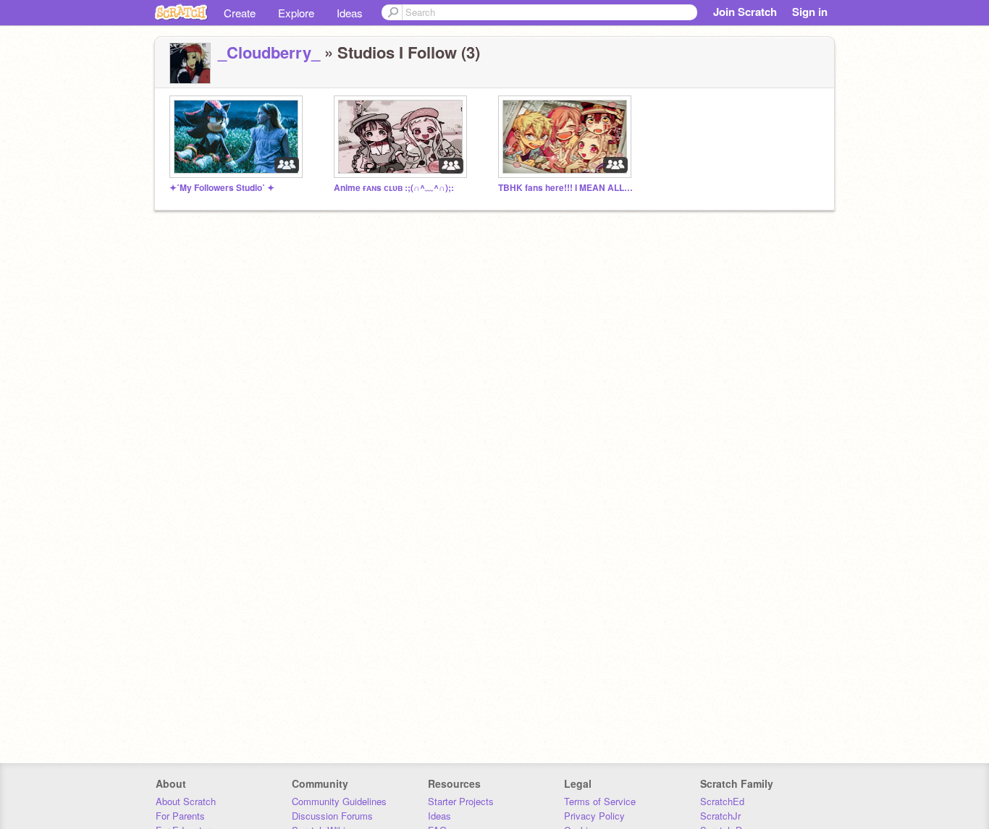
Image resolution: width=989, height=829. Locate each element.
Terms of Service (600, 801)
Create (240, 12)
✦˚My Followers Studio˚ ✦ (221, 188)
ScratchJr (720, 815)
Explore (296, 12)
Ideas (350, 12)
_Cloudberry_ (269, 52)
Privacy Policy (594, 815)
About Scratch (186, 801)
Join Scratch (745, 12)
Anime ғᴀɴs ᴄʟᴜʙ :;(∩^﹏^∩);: (394, 188)
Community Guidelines (339, 801)
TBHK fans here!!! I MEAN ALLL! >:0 (567, 188)
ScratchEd (722, 801)
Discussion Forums (332, 815)
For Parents (180, 815)
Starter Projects (461, 801)
